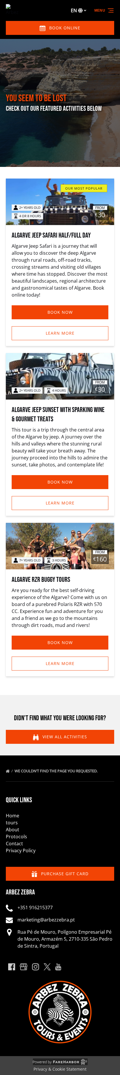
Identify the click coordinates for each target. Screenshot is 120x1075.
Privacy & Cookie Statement (60, 1069)
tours (12, 822)
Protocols (16, 836)
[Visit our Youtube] (58, 966)
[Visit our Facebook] (11, 966)
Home (12, 815)
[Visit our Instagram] (35, 966)
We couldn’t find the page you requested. (56, 770)
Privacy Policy (21, 850)
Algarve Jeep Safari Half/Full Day (51, 235)
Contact (14, 843)
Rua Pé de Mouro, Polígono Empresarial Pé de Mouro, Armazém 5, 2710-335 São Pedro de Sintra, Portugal (64, 939)
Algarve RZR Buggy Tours (41, 579)
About (12, 829)
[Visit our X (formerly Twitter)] (47, 966)
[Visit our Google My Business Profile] (23, 966)
